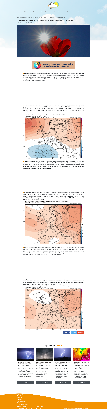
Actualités (40, 12)
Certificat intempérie (70, 12)
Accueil (19, 17)
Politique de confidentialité (24, 408)
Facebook (67, 332)
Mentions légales (21, 406)
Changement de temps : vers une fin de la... (43, 363)
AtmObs (33, 12)
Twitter (74, 332)
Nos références (58, 12)
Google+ (81, 332)
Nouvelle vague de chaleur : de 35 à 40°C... (81, 363)
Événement (48, 12)
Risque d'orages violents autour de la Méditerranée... (25, 363)
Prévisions (25, 12)
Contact (19, 403)
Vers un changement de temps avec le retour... (62, 363)
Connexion (81, 12)
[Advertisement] (53, 93)
